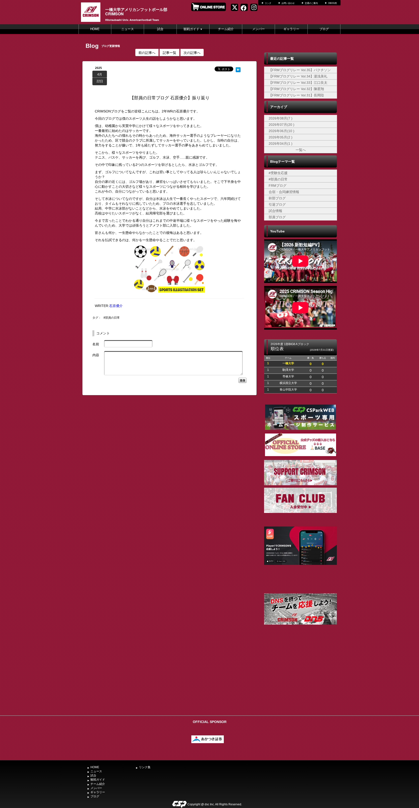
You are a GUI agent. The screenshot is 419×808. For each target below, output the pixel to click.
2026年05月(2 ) (280, 137)
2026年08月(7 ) (280, 118)
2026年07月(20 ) (281, 125)
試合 (160, 29)
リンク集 (145, 767)
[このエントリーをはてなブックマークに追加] (238, 69)
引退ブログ (277, 204)
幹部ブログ (277, 198)
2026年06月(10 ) (281, 131)
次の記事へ (192, 52)
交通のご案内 (311, 3)
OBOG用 (332, 3)
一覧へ (301, 150)
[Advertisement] (300, 676)
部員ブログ (277, 217)
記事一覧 (169, 52)
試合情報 (275, 211)
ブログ (324, 29)
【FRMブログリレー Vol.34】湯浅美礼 (298, 76)
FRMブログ (277, 185)
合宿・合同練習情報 (284, 192)
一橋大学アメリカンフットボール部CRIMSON (136, 12)
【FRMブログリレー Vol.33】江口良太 (298, 83)
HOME (95, 29)
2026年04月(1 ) (280, 143)
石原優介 (116, 306)
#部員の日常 (112, 317)
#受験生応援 (278, 173)
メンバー (258, 29)
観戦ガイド (193, 29)
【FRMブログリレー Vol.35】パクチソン (300, 70)
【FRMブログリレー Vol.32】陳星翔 (296, 89)
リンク (268, 3)
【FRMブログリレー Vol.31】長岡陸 (296, 95)
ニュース (127, 29)
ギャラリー (291, 29)
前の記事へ (146, 52)
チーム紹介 (226, 29)
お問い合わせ (288, 3)
